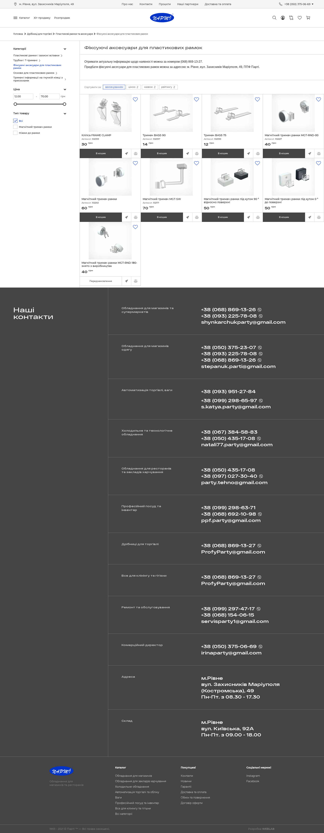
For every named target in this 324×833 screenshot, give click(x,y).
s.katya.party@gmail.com (236, 406)
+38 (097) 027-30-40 (229, 476)
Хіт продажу (42, 18)
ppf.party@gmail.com (231, 520)
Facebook (252, 781)
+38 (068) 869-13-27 (228, 545)
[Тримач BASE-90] (171, 113)
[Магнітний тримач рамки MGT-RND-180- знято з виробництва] (110, 240)
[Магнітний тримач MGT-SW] (171, 177)
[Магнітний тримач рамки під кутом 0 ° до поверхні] (293, 177)
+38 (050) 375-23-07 (228, 347)
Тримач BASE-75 (215, 137)
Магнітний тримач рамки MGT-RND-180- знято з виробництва (109, 266)
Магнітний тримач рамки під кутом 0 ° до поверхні (291, 202)
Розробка (261, 829)
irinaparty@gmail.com (231, 652)
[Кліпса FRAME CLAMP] (110, 113)
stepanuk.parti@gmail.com (238, 366)
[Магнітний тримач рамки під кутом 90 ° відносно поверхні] (232, 177)
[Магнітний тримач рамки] (110, 177)
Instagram (253, 775)
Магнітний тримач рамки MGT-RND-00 (291, 137)
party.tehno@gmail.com (234, 482)
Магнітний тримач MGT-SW (162, 201)
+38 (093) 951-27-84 (228, 391)
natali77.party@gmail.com (237, 444)
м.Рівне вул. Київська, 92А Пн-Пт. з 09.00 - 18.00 (231, 728)
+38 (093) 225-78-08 (229, 315)
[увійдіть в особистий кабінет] (282, 17)
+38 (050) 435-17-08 (228, 438)
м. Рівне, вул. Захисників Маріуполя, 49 (46, 4)
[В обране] (135, 99)
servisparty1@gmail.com (235, 621)
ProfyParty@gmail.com (233, 551)
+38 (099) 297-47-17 (228, 608)
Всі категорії (123, 814)
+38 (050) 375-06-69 (297, 4)
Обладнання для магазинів (133, 775)
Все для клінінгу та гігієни (133, 808)
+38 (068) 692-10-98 (228, 514)
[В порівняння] (136, 153)
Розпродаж (62, 18)
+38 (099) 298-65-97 (229, 400)
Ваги (118, 797)
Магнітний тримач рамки (99, 201)
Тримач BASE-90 (154, 137)
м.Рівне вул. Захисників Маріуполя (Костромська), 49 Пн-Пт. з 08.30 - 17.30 (240, 687)
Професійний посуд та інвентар (137, 803)
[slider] (15, 104)
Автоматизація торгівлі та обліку (137, 792)
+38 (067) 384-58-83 (229, 432)
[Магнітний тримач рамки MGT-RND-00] (293, 113)
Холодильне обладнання (132, 786)
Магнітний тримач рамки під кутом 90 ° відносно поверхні (231, 202)
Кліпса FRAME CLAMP (96, 137)
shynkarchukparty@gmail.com (243, 322)
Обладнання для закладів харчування (140, 781)
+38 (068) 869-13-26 (228, 309)
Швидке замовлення (126, 153)
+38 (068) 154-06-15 (227, 614)
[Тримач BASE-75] (232, 113)
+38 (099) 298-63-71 (228, 507)
